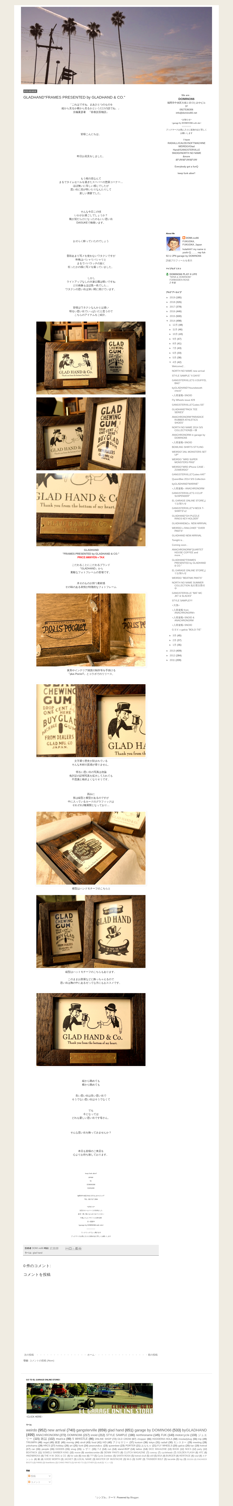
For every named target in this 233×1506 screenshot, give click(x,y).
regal (46, 1442)
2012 (173, 655)
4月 (175, 362)
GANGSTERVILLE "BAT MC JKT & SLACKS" (187, 594)
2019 (173, 297)
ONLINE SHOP (103, 1439)
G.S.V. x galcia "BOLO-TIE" (186, 629)
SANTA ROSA (123, 1456)
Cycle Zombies (105, 1456)
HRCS (46, 1445)
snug (73, 1449)
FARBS (39, 1463)
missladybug (185, 1439)
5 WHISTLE (80, 1438)
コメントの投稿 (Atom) (42, 1360)
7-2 (99, 1449)
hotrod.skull (140, 1456)
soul (196, 1456)
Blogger (134, 1497)
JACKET (68, 1459)
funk (81, 1445)
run (109, 1449)
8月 (175, 343)
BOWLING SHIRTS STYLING (187, 447)
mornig (70, 1442)
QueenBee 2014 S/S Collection (188, 479)
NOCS (188, 1449)
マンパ (107, 1463)
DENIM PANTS (112, 1452)
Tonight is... (178, 540)
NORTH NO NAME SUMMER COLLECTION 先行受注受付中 (188, 585)
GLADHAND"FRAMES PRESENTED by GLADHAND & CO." (189, 563)
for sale (74, 1456)
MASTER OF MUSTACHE (109, 1459)
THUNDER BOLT (154, 1459)
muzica (60, 1438)
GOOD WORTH (52, 1459)
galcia (181, 1445)
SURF (139, 1459)
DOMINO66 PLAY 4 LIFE (183, 274)
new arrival (56, 1430)
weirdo (31, 1430)
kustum (139, 1442)
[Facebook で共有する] (76, 1248)
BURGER (170, 1456)
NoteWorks (50, 1463)
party (199, 1449)
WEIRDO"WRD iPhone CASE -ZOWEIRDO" (188, 468)
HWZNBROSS (33, 1456)
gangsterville (86, 1430)
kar (192, 1445)
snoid (94, 1435)
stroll (82, 1442)
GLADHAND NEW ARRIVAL (187, 535)
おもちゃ (146, 1445)
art (71, 1445)
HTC (201, 1452)
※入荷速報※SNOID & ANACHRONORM (183, 619)
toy (181, 1459)
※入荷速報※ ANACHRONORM (188, 488)
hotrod (203, 1445)
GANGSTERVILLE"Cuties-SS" (188, 404)
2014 (173, 320)
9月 (175, 338)
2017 (173, 306)
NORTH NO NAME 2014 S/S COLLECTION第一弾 (187, 429)
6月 (175, 353)
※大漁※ (176, 605)
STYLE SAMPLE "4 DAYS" (186, 375)
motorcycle (182, 1435)
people (45, 1449)
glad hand (37, 1253)
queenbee (114, 1445)
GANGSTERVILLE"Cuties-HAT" (189, 474)
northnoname (144, 1435)
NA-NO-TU (79, 1463)
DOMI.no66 (192, 238)
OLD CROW (124, 1439)
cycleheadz (167, 1452)
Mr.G (129, 1459)
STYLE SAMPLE (116, 1435)
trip (200, 1439)
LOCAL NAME (84, 1459)
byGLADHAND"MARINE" (185, 483)
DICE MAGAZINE (158, 1449)
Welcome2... (178, 366)
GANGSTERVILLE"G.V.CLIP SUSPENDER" (187, 494)
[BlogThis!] (70, 1248)
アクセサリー (121, 1442)
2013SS (190, 1459)
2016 (173, 311)
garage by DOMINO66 (153, 1430)
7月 (175, 348)
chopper (141, 1439)
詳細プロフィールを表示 (179, 260)
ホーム (90, 1354)
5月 (175, 357)
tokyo (152, 1442)
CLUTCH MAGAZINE (134, 1452)
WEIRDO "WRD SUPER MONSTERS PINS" (185, 461)
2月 (175, 640)
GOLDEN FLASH (186, 1452)
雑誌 (44, 1438)
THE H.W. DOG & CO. (55, 1456)
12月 (175, 324)
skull (99, 1463)
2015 (173, 316)
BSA (159, 1456)
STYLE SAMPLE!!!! (182, 600)
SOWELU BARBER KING (56, 1452)
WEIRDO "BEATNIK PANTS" (187, 578)
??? (92, 1456)
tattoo (139, 1449)
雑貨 (57, 1442)
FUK (164, 1435)
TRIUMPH (31, 1442)
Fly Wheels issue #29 (183, 400)
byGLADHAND (194, 1430)
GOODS (59, 1449)
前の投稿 (153, 1354)
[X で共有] (73, 1248)
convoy (153, 1452)
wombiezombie (92, 1452)
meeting (197, 1442)
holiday (60, 1445)
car (33, 1449)
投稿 (33, 1476)
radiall (164, 1442)
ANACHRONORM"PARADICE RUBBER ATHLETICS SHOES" (188, 420)
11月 (175, 329)
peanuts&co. (96, 1445)
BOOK (176, 1449)
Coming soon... (180, 545)
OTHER (90, 1463)
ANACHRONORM (47, 1435)
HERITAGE (185, 1456)
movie (78, 1452)
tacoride (171, 1459)
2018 (173, 302)
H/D (105, 1442)
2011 (173, 660)
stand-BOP (123, 1449)
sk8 (152, 1456)
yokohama (31, 1445)
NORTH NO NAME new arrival (188, 370)
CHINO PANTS (64, 1463)
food (94, 1442)
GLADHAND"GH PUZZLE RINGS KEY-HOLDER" (185, 517)
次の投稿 (29, 1354)
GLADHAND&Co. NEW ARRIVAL (189, 523)
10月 (175, 334)
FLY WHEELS (164, 1445)
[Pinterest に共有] (80, 1248)
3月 (175, 635)
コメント (35, 1482)
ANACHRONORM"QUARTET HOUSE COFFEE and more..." (187, 552)
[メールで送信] (67, 1248)
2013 (173, 650)
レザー (87, 1449)
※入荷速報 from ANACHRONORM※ (183, 611)
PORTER (130, 1445)
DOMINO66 (74, 1435)
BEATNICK (31, 1452)
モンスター (180, 1442)
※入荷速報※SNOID (182, 395)
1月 (175, 644)
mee (84, 1456)
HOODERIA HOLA (162, 1439)
